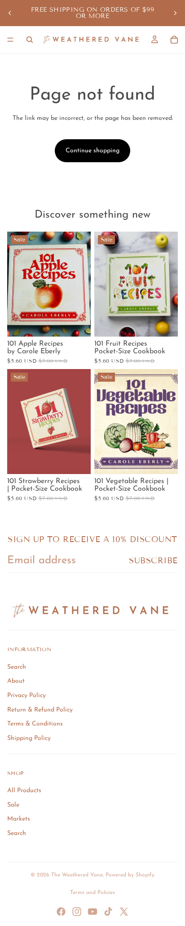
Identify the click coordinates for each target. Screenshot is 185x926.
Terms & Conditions (35, 724)
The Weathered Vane (77, 875)
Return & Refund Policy (40, 710)
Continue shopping (92, 150)
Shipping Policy (29, 738)
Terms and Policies (92, 892)
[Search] (30, 40)
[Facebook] (61, 911)
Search (16, 667)
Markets (18, 819)
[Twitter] (124, 911)
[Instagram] (76, 911)
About (16, 681)
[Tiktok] (108, 911)
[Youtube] (92, 911)
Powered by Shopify (130, 875)
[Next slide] (175, 13)
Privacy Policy (26, 695)
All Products (24, 790)
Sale (13, 805)
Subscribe (153, 561)
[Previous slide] (10, 13)
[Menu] (10, 39)
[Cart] (174, 40)
